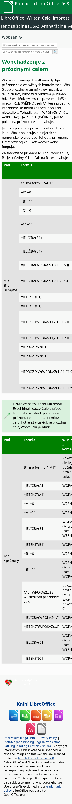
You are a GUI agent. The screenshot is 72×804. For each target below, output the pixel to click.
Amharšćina (53, 26)
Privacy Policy (48, 738)
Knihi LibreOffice (36, 704)
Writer (33, 18)
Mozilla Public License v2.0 (36, 758)
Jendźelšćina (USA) (20, 26)
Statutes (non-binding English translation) (32, 742)
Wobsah (9, 37)
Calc (46, 18)
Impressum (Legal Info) (20, 738)
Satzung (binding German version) (27, 746)
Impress (61, 18)
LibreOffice (12, 18)
